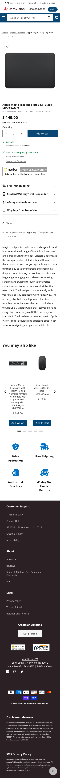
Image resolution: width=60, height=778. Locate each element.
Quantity (7, 127)
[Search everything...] (49, 17)
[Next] (54, 392)
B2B (8, 581)
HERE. (25, 740)
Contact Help (13, 521)
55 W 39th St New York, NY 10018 (24, 527)
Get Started (30, 633)
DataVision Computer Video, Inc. (33, 703)
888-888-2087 (37, 9)
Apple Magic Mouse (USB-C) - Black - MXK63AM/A (42, 389)
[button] (3, 17)
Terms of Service (15, 607)
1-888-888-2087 (14, 514)
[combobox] (30, 17)
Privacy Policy (13, 600)
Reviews (10, 565)
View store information (16, 161)
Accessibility (13, 540)
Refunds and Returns (17, 613)
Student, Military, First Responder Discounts (24, 574)
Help (52, 9)
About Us (11, 559)
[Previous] (5, 392)
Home (5, 32)
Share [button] (9, 223)
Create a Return (14, 533)
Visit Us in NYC (30, 659)
